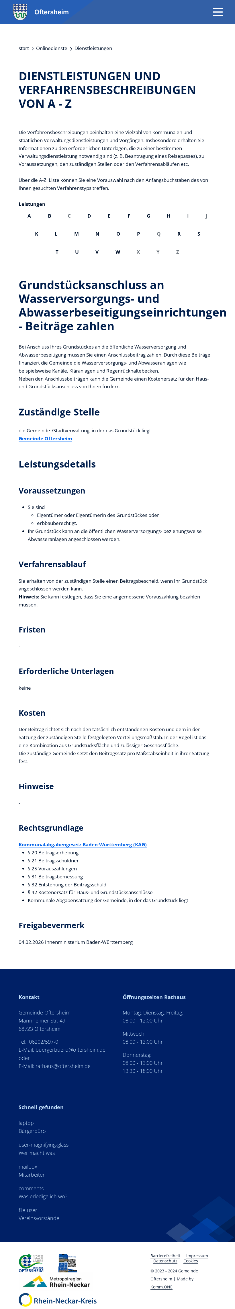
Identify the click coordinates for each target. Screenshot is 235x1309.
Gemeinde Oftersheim (45, 438)
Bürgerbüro (32, 1130)
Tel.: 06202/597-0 (38, 1041)
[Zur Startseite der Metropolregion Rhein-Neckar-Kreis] (67, 1263)
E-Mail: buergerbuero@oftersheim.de (62, 1049)
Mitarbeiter (32, 1174)
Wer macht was (37, 1152)
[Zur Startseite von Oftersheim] (31, 1263)
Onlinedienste (51, 48)
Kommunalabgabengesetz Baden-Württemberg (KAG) (83, 844)
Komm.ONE (161, 1287)
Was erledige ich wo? (43, 1196)
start (24, 48)
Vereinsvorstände (39, 1218)
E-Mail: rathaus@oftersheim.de (55, 1066)
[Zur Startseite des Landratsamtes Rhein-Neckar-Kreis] (58, 1300)
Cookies (190, 1261)
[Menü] (217, 12)
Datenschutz (165, 1261)
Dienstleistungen (93, 48)
